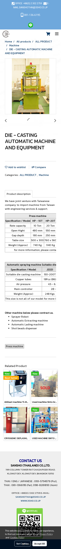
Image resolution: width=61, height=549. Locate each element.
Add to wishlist (16, 167)
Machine (44, 175)
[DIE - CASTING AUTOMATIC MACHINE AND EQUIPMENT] (30, 86)
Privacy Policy (46, 533)
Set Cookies (22, 543)
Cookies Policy (17, 537)
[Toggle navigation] (56, 34)
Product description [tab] (19, 194)
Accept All (39, 543)
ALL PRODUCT (28, 175)
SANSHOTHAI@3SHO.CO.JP (33, 7)
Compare (40, 167)
